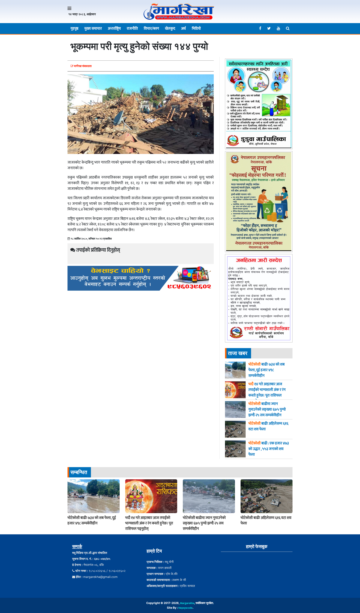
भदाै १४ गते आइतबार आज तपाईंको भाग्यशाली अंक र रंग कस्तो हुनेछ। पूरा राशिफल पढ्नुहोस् (149, 523)
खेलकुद (170, 28)
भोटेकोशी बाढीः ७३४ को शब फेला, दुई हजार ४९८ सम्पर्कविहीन (92, 520)
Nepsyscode (185, 607)
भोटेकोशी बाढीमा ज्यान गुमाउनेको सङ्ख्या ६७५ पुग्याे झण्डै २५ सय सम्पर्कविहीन (204, 523)
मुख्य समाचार (93, 28)
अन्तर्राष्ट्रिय (114, 28)
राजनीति (132, 28)
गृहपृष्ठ (74, 28)
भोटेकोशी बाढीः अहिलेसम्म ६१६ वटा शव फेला (266, 520)
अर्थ (183, 28)
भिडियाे (196, 28)
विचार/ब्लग (151, 28)
